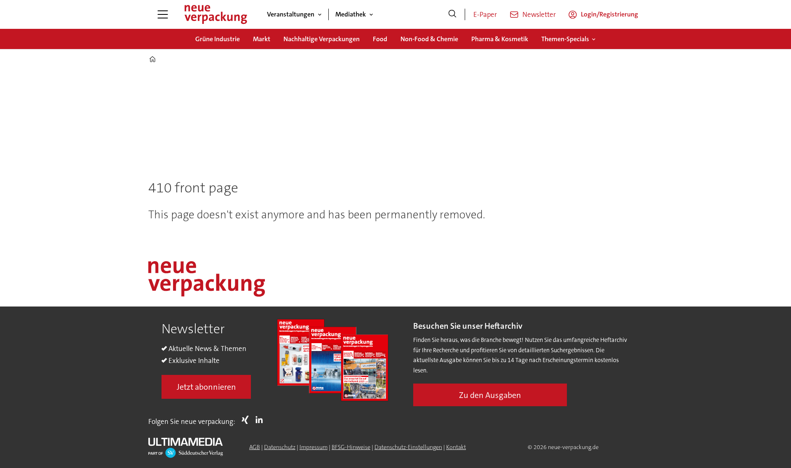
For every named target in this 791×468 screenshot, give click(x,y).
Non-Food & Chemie (429, 39)
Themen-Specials (565, 39)
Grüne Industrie (217, 39)
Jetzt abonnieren (206, 386)
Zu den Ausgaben (490, 395)
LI (261, 420)
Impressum (314, 447)
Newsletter (539, 14)
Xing (247, 420)
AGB (254, 447)
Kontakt (456, 447)
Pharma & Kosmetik (499, 39)
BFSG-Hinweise (351, 447)
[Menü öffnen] (163, 14)
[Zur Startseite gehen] (215, 14)
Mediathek (350, 14)
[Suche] (452, 14)
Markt (261, 39)
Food (380, 39)
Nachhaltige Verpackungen (321, 39)
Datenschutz (279, 447)
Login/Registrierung (609, 14)
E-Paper (485, 14)
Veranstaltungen (290, 14)
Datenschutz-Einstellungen (408, 447)
